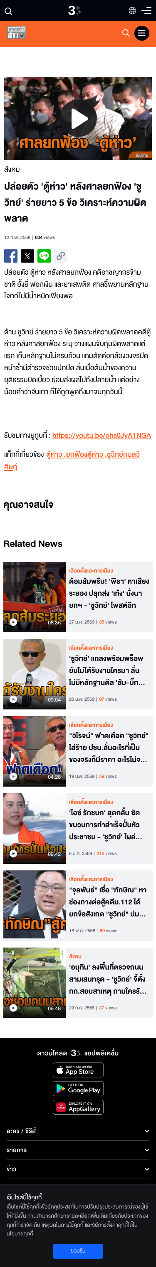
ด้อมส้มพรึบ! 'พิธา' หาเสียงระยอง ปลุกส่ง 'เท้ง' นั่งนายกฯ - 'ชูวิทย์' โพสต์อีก (109, 594)
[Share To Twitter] (27, 256)
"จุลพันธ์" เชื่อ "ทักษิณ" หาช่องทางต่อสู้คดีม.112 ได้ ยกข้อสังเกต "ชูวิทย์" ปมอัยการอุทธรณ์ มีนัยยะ (107, 902)
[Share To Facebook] (10, 256)
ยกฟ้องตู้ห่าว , (86, 455)
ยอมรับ (77, 1251)
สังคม (75, 956)
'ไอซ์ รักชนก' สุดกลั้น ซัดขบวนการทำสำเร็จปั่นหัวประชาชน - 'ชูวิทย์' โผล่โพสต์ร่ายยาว (104, 825)
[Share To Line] (44, 256)
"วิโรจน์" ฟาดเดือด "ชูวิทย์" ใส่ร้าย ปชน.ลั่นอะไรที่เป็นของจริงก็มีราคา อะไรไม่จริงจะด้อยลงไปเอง (109, 748)
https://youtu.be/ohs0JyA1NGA (101, 435)
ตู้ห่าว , (56, 455)
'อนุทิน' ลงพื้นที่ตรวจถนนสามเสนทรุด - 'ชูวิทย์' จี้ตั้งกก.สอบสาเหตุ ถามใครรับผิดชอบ (107, 979)
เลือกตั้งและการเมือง (91, 570)
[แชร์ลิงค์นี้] (60, 256)
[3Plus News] (23, 34)
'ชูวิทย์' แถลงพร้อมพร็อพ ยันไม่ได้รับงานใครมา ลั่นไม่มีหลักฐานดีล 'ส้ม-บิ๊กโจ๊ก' (106, 671)
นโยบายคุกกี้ (20, 1234)
